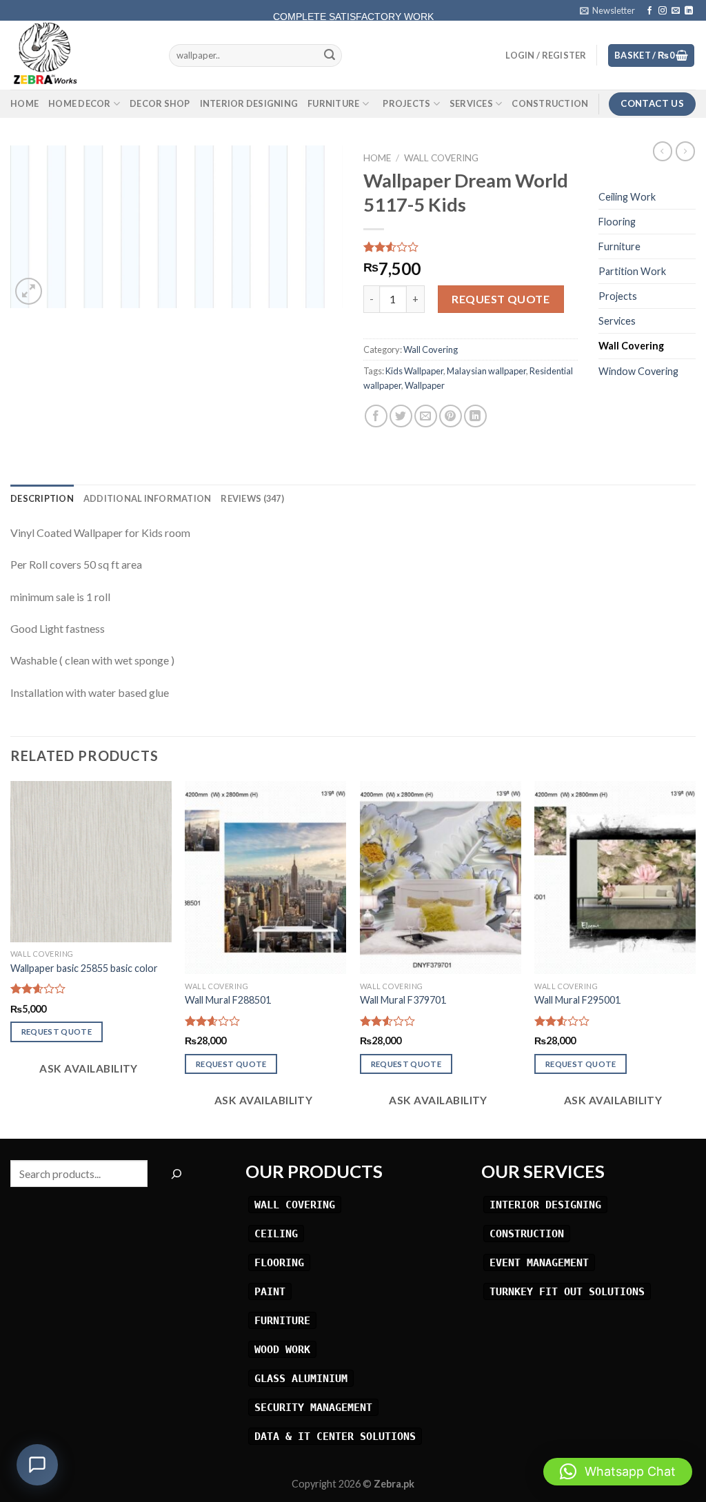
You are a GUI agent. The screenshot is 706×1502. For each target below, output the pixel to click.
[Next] (695, 958)
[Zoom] (28, 291)
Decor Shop (160, 103)
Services (471, 103)
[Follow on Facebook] (649, 11)
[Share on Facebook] (376, 416)
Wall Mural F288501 (228, 1000)
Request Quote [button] (56, 1031)
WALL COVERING (294, 1204)
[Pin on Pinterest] (450, 416)
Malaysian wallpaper (486, 370)
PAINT (269, 1291)
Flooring (617, 221)
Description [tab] (42, 498)
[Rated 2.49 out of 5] (562, 1021)
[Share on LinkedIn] (475, 416)
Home (24, 103)
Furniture (333, 103)
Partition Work (632, 271)
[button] (617, 1471)
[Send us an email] (676, 11)
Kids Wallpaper (414, 370)
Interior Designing (249, 103)
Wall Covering (441, 157)
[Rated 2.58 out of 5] (38, 988)
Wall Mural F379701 (403, 1000)
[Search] (176, 1173)
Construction (550, 103)
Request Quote (500, 298)
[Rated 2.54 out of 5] (388, 1021)
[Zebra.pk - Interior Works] (79, 55)
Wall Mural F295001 (577, 1000)
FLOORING (279, 1262)
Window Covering (638, 371)
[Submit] (329, 56)
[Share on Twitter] (401, 416)
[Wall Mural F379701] (440, 877)
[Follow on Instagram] (662, 11)
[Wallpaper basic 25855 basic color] (91, 861)
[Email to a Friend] (425, 416)
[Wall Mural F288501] (265, 877)
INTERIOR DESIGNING (545, 1204)
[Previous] (11, 958)
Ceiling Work (627, 197)
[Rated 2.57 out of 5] (213, 1021)
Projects (406, 103)
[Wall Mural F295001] (615, 877)
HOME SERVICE (353, 7)
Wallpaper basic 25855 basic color (84, 968)
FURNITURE (282, 1320)
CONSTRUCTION (527, 1233)
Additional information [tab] (147, 498)
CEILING (276, 1233)
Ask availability (87, 1068)
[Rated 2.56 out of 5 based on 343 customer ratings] (470, 246)
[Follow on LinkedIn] (689, 11)
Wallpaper (425, 385)
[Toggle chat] (37, 1464)
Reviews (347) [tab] (252, 498)
